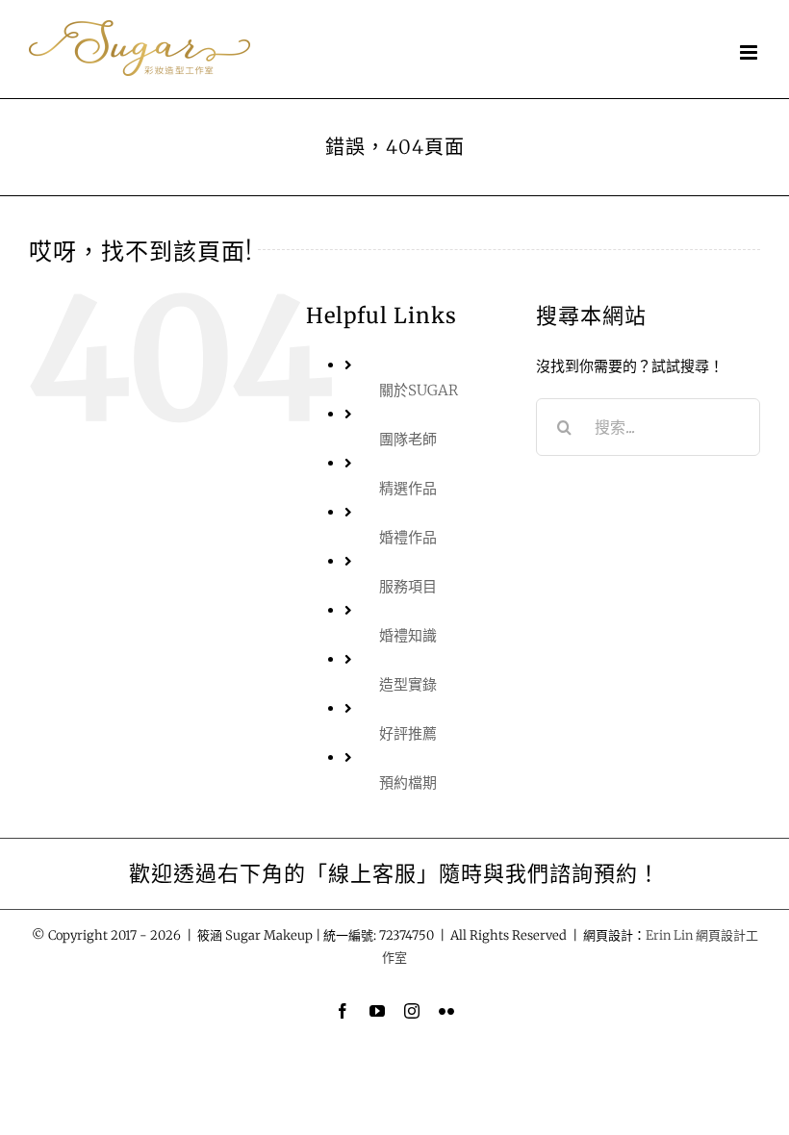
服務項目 (408, 586)
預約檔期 (408, 782)
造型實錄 (408, 684)
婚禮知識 (408, 635)
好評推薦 (408, 733)
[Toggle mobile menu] (750, 52)
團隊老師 (408, 439)
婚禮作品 (408, 537)
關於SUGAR (418, 390)
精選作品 (408, 488)
